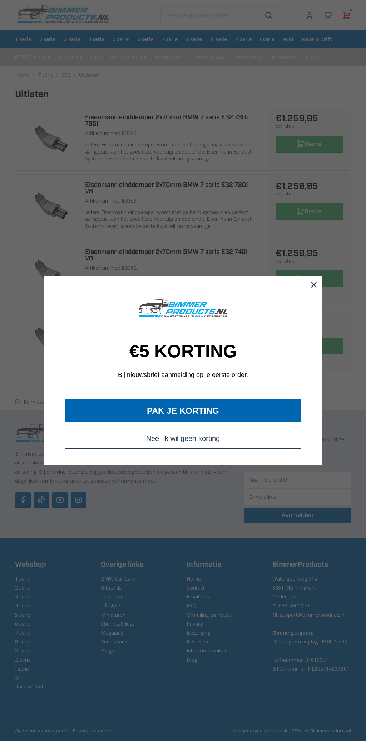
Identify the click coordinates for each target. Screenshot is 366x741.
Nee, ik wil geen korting (183, 438)
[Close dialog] (314, 284)
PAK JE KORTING (183, 411)
